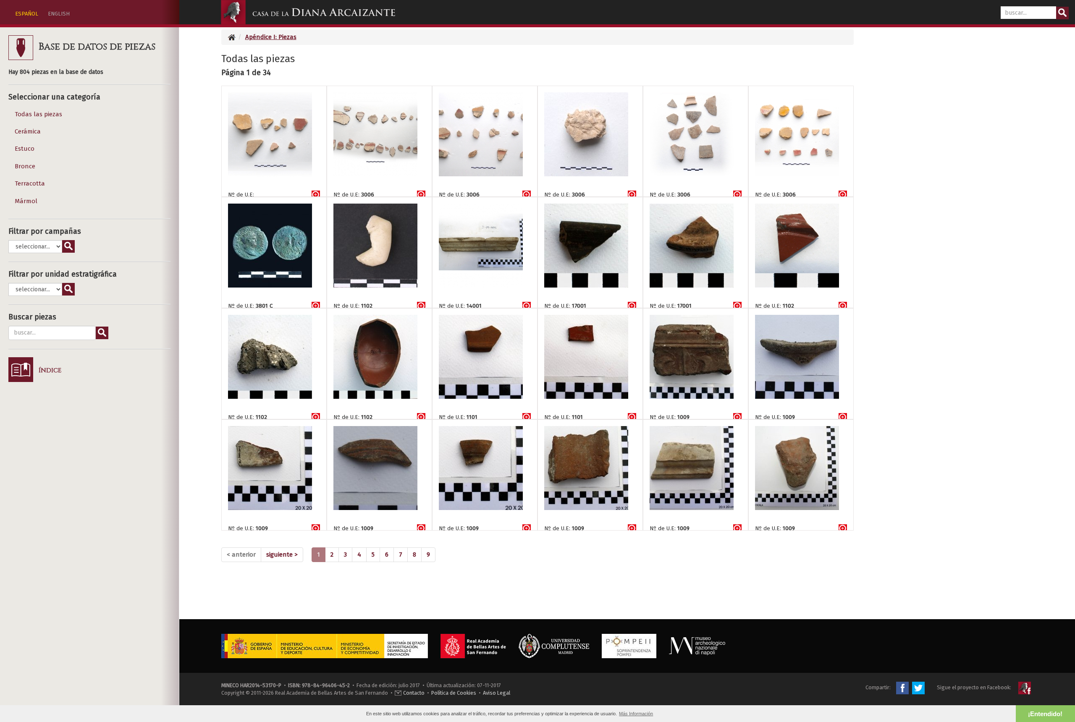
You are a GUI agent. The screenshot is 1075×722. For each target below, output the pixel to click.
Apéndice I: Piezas (270, 37)
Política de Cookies (453, 693)
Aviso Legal (496, 693)
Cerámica (28, 131)
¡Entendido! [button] (1045, 713)
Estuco (24, 148)
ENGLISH (59, 13)
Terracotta (30, 183)
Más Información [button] (636, 713)
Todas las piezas (38, 114)
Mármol (26, 201)
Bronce (25, 166)
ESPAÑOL (26, 13)
